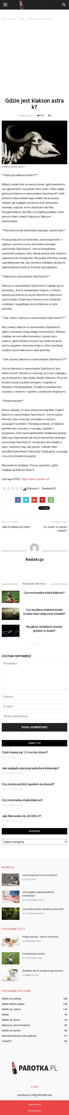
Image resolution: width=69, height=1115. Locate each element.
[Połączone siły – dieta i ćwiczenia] (10, 941)
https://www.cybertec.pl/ (35, 479)
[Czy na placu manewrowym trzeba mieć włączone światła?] (10, 614)
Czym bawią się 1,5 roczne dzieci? (25, 752)
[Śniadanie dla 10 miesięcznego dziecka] (10, 975)
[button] (64, 5)
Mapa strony (34, 1104)
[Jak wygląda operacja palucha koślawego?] (10, 897)
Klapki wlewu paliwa (13, 1004)
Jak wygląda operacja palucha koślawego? (30, 768)
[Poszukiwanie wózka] (10, 958)
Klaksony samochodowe (16, 1025)
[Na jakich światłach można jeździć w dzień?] (10, 631)
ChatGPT (7, 1041)
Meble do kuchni (11, 1030)
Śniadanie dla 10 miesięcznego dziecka (42, 971)
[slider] (12, 488)
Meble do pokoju (11, 998)
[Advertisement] (34, 58)
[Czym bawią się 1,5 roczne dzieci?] (10, 880)
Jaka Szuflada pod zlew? (16, 527)
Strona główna (9, 18)
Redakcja (34, 559)
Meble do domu (11, 1019)
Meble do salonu (11, 1009)
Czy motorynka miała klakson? (44, 592)
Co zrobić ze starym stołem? (55, 528)
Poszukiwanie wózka (33, 954)
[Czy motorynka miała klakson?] (10, 597)
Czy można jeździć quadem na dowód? (28, 784)
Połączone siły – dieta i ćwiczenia (40, 937)
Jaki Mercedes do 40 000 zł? (21, 816)
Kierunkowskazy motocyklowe (19, 1035)
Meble (5, 1014)
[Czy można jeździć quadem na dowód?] (10, 914)
